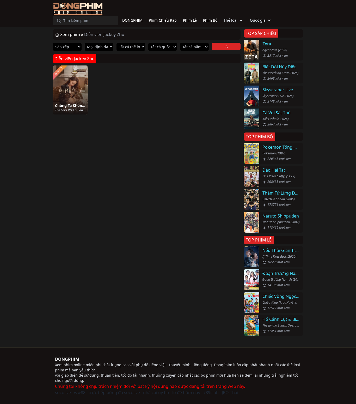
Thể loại (230, 20)
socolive (63, 392)
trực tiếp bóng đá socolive (114, 392)
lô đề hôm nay (186, 392)
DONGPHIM (67, 359)
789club (211, 392)
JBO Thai (230, 392)
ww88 (79, 392)
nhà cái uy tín (156, 392)
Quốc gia (258, 20)
